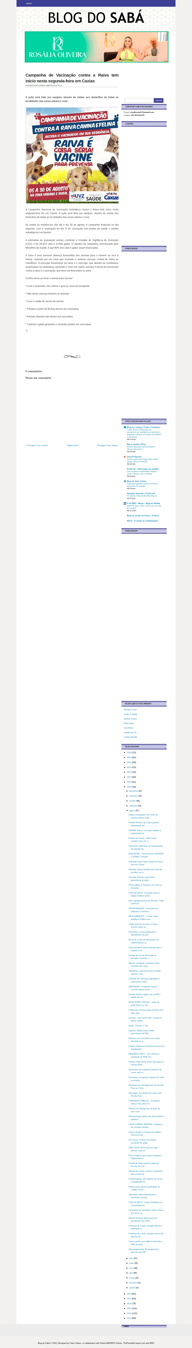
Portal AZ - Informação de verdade (143, 469)
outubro (132, 801)
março (132, 1278)
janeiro (132, 1288)
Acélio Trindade (130, 714)
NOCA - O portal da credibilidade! (142, 521)
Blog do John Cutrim (136, 481)
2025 (129, 757)
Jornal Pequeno (134, 457)
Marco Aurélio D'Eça (136, 444)
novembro (133, 796)
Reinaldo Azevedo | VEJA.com (141, 493)
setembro (133, 806)
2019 (129, 787)
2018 (129, 1294)
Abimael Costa (130, 710)
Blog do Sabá (44, 1343)
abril (131, 1273)
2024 (129, 762)
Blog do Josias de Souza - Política (143, 516)
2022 (129, 772)
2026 (129, 752)
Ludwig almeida (130, 737)
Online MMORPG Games (111, 1343)
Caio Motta (128, 728)
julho (131, 1258)
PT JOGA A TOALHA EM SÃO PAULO (142, 496)
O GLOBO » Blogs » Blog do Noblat (143, 503)
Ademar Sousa (130, 719)
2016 (129, 1303)
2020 (129, 782)
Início (29, 3)
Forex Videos (75, 1343)
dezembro (133, 791)
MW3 (152, 1343)
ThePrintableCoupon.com (134, 1343)
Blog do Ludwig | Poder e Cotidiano (143, 427)
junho (132, 1263)
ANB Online (129, 723)
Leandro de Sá (130, 732)
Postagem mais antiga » (107, 445)
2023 (129, 767)
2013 (129, 1318)
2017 (129, 1298)
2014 (129, 1313)
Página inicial (72, 445)
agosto (132, 810)
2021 (129, 777)
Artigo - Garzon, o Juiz (138, 1026)
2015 (129, 1308)
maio (131, 1268)
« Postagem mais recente (37, 445)
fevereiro (133, 1283)
